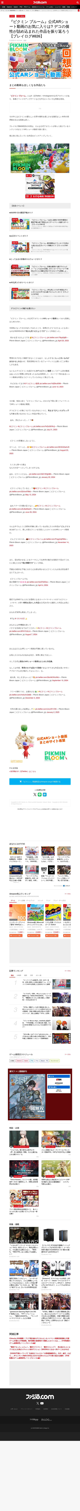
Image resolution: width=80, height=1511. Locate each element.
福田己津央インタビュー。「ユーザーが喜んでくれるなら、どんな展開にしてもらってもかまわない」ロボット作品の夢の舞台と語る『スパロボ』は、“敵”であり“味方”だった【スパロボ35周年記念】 (23, 1282)
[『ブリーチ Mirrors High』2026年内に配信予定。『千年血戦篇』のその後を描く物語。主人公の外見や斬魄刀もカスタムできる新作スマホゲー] (61, 1025)
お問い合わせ (14, 1409)
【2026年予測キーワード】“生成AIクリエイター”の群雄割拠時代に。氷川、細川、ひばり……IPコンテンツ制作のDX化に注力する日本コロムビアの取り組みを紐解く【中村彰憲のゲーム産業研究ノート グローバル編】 (40, 1355)
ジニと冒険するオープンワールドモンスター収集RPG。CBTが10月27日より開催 (55, 1151)
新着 (3, 7)
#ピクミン (13, 426)
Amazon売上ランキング (20, 894)
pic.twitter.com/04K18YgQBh (40, 474)
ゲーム (13, 900)
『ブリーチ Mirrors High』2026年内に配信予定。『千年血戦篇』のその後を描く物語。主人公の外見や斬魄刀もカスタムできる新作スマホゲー (36, 1024)
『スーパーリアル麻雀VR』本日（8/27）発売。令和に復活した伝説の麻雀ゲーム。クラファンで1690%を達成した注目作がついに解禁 (36, 982)
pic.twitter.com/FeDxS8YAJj (44, 426)
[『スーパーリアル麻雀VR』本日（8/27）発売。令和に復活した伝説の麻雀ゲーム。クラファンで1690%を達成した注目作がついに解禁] (61, 984)
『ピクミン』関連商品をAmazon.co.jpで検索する (41, 781)
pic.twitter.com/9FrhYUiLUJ (19, 631)
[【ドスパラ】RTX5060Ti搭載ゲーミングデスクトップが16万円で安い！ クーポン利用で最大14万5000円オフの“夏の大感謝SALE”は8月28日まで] (56, 1235)
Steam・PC (44, 1061)
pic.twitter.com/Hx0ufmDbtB (20, 694)
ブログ (27, 10)
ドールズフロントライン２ (21, 1147)
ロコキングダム (50, 1147)
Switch (16, 7)
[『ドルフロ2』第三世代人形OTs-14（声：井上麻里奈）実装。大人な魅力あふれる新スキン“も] (24, 1139)
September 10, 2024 (60, 680)
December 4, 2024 (32, 697)
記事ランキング (16, 971)
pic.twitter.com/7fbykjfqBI (56, 337)
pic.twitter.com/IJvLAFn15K (45, 709)
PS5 (21, 7)
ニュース (58, 7)
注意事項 (45, 1409)
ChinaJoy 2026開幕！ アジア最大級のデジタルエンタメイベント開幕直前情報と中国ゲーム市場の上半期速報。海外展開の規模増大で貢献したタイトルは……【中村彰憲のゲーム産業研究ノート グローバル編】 (39, 1340)
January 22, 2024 (48, 477)
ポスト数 (38, 975)
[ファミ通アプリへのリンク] (34, 1419)
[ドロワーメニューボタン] (2, 2)
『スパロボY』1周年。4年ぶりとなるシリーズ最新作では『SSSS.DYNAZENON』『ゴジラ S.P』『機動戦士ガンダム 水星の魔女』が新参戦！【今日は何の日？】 (37, 997)
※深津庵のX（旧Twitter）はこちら (22, 771)
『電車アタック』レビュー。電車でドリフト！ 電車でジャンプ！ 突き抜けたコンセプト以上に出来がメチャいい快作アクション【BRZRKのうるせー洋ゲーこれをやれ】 (39, 1348)
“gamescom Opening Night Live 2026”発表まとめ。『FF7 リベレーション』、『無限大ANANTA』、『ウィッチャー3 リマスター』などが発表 (23, 1315)
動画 (64, 7)
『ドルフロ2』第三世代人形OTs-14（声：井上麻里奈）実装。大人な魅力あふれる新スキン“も (23, 1152)
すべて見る (68, 893)
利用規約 (38, 1409)
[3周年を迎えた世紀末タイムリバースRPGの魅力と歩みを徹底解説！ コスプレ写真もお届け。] (56, 1168)
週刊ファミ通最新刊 (18, 1071)
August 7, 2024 (31, 634)
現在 (12, 975)
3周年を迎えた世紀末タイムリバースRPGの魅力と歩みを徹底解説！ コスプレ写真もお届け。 (55, 1181)
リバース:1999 (50, 1176)
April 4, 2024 (43, 585)
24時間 (19, 975)
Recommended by (58, 885)
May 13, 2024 (30, 494)
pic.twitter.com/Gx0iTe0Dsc (37, 582)
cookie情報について (56, 1409)
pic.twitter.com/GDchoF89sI (20, 491)
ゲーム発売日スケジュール (21, 1054)
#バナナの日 (20, 618)
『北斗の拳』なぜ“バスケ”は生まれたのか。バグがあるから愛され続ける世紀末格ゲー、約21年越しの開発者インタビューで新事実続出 (36, 1036)
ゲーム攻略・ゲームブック (26, 900)
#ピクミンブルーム (39, 337)
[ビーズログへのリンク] (46, 1419)
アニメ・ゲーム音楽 (59, 900)
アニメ (48, 900)
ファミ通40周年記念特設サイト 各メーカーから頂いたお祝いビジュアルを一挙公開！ (23, 1211)
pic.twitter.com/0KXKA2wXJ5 (58, 447)
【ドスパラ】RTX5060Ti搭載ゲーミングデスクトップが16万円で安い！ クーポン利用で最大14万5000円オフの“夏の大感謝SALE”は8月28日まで (55, 1248)
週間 (25, 975)
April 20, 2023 (63, 340)
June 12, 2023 (57, 386)
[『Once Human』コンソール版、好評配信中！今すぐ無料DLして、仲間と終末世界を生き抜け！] (24, 1168)
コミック (40, 900)
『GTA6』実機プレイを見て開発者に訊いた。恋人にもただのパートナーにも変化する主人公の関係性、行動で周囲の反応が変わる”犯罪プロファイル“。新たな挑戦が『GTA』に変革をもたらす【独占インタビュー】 (36, 1010)
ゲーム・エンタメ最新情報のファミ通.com (12, 10)
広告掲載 (67, 1409)
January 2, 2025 (53, 712)
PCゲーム (27, 7)
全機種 (12, 1061)
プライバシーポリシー (26, 1409)
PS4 (37, 1061)
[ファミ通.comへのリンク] (40, 2)
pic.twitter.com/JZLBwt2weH (20, 509)
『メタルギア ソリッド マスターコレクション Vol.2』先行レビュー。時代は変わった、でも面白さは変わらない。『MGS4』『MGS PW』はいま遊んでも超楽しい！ (23, 1249)
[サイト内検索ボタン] (77, 2)
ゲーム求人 (49, 7)
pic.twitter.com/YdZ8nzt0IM (50, 383)
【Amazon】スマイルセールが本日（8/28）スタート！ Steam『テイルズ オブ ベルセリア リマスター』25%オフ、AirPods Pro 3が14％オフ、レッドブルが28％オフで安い (55, 1282)
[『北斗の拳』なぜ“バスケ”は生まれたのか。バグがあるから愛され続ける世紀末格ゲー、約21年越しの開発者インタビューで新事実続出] (61, 1038)
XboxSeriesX (55, 1061)
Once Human (17, 1176)
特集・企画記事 (72, 7)
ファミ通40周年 (18, 1206)
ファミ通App (35, 10)
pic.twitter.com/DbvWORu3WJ (47, 677)
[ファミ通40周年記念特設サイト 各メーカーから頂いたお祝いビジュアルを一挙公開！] (24, 1198)
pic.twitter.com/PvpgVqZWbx (55, 539)
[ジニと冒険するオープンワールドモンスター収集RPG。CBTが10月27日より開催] (56, 1139)
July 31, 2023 (52, 429)
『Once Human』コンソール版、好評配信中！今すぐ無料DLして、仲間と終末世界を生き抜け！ (23, 1181)
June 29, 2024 (30, 512)
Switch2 (9, 7)
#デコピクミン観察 (31, 383)
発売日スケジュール (38, 7)
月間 (31, 975)
